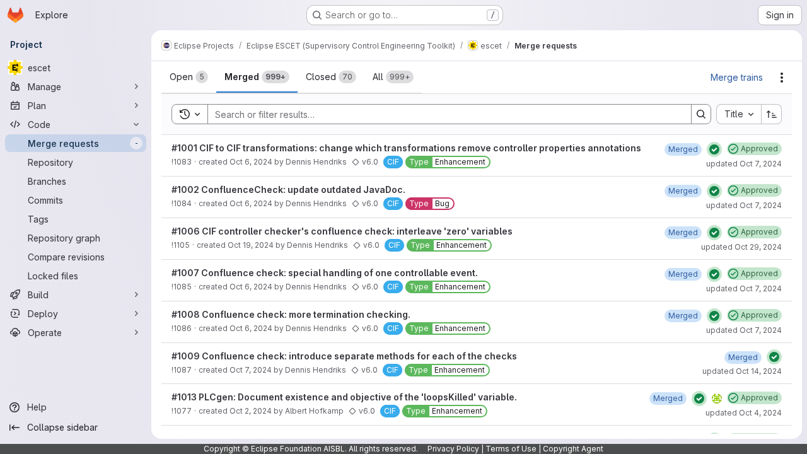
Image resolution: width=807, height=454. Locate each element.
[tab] (188, 77)
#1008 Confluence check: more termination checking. (290, 314)
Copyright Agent (573, 448)
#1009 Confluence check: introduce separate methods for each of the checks (344, 356)
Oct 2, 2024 (250, 411)
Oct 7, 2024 (250, 370)
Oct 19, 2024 (251, 245)
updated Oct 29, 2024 (741, 247)
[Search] (701, 114)
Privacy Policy (453, 448)
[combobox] (738, 114)
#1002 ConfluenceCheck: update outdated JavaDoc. (288, 189)
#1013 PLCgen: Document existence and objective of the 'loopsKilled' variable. (344, 397)
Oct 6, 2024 (250, 161)
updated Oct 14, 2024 (742, 371)
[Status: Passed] (714, 149)
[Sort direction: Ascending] (772, 114)
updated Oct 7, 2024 (744, 163)
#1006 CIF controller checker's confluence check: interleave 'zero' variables (342, 231)
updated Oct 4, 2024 (743, 412)
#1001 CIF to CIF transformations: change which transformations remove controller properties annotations (406, 148)
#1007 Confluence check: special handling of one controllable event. (324, 272)
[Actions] (782, 77)
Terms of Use (511, 448)
